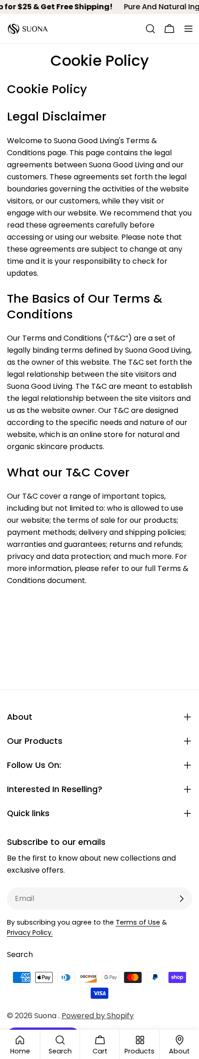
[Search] (150, 28)
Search (20, 954)
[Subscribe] (181, 898)
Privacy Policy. (30, 932)
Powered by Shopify (98, 1015)
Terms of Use (138, 922)
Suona (46, 1015)
